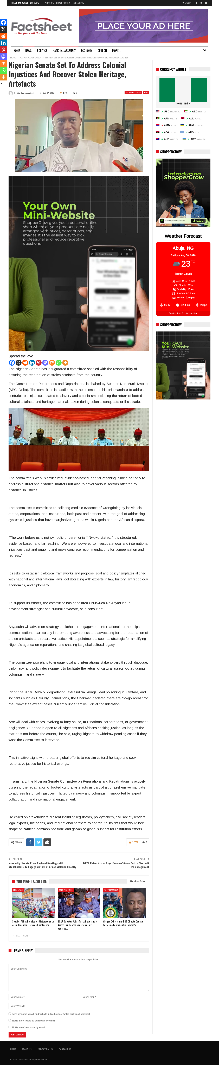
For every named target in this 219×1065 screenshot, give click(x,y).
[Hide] (1, 83)
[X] (19, 363)
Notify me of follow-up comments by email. (33, 1020)
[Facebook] (12, 363)
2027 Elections (66, 890)
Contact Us (78, 2)
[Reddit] (25, 363)
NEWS (28, 50)
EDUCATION (18, 890)
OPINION (102, 50)
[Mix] (52, 363)
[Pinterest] (39, 363)
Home (13, 1049)
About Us (49, 2)
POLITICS (42, 50)
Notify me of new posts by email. (28, 1027)
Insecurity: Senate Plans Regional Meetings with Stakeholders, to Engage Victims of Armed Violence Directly (42, 865)
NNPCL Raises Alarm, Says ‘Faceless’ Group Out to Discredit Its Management (115, 865)
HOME (17, 50)
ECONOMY (86, 50)
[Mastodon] (45, 363)
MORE (115, 50)
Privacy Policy (63, 2)
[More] (65, 363)
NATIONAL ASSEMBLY (64, 50)
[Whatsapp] (59, 363)
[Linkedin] (32, 363)
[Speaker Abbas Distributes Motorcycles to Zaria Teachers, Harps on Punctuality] (33, 903)
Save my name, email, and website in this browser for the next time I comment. (51, 1014)
